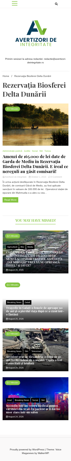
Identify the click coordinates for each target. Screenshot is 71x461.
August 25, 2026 (16, 319)
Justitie (27, 151)
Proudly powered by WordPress (27, 449)
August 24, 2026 (16, 417)
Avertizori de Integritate (16, 177)
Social (35, 151)
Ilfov (22, 247)
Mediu (30, 247)
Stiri (41, 151)
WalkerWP (43, 453)
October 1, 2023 (39, 177)
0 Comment (56, 177)
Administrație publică (12, 151)
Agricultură (12, 247)
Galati (27, 302)
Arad (9, 400)
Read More (10, 199)
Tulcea (47, 151)
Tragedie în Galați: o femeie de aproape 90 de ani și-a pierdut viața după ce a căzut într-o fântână (35, 311)
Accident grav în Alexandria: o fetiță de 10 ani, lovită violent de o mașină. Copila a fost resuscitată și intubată (34, 360)
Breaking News (14, 302)
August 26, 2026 (16, 270)
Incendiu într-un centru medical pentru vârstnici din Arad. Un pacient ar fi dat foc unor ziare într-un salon (33, 409)
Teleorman (36, 351)
